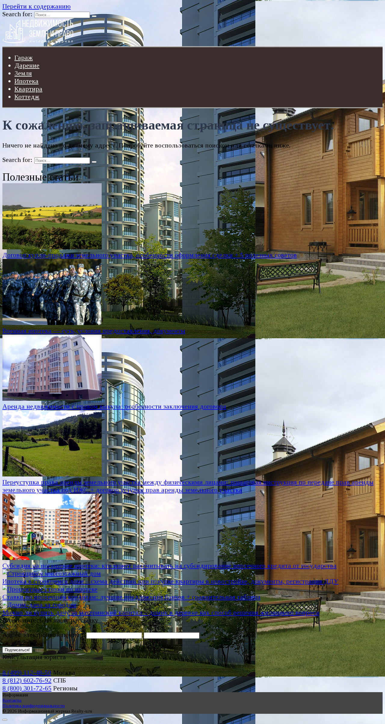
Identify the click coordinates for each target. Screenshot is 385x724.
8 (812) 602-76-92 (26, 680)
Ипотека (26, 81)
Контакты (11, 700)
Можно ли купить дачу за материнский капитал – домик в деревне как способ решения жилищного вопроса (160, 612)
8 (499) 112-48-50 (26, 672)
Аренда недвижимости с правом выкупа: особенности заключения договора (114, 406)
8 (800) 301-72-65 (26, 688)
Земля (23, 73)
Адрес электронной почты (43, 634)
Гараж (23, 57)
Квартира (28, 89)
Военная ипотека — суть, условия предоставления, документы (93, 330)
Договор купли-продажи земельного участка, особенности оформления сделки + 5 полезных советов (149, 255)
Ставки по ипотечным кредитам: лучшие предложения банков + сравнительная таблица (131, 597)
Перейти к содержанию (36, 6)
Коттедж (26, 96)
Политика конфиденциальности (33, 705)
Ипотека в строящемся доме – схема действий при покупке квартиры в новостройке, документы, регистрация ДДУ (170, 581)
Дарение (26, 65)
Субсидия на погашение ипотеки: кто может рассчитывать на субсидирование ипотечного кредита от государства (169, 565)
